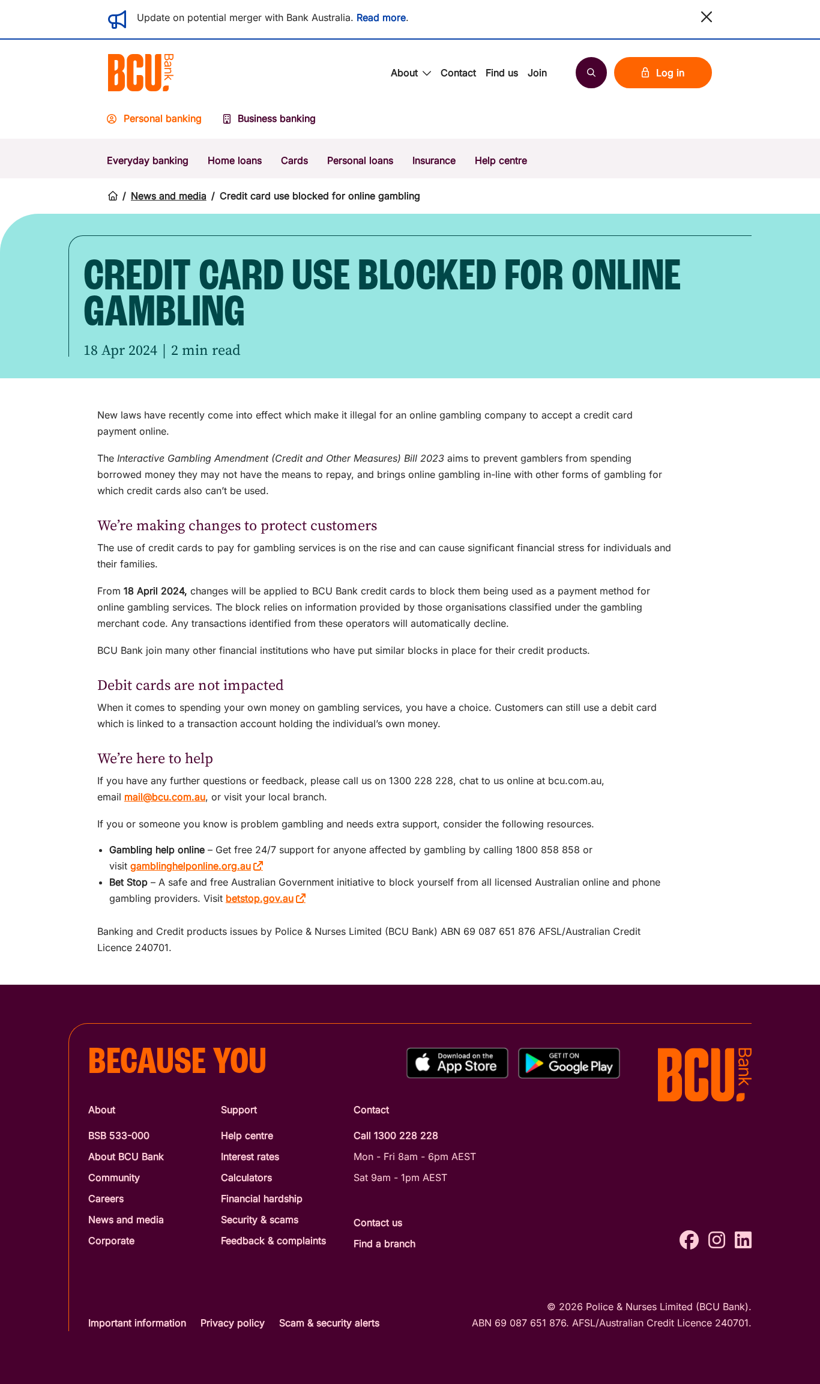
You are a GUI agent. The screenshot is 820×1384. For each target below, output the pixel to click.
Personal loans (360, 160)
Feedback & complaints (273, 1240)
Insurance (434, 160)
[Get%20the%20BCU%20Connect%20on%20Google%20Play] (569, 1063)
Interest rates (250, 1156)
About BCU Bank (126, 1156)
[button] (706, 17)
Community (114, 1177)
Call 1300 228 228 (396, 1135)
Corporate (111, 1240)
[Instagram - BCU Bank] (716, 1240)
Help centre (501, 160)
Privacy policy (232, 1323)
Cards (294, 160)
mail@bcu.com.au (164, 797)
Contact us (378, 1222)
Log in (670, 73)
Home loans (235, 160)
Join (537, 73)
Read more (381, 17)
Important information (137, 1323)
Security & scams (259, 1219)
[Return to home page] (113, 196)
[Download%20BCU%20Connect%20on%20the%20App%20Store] (457, 1063)
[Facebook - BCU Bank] (689, 1240)
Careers (106, 1198)
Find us (502, 73)
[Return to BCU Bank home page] (141, 73)
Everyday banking (147, 160)
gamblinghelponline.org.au (190, 866)
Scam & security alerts (329, 1323)
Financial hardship (262, 1198)
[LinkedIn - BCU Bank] (743, 1240)
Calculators (246, 1177)
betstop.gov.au (260, 898)
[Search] (591, 72)
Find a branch (384, 1243)
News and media (169, 196)
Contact (458, 73)
